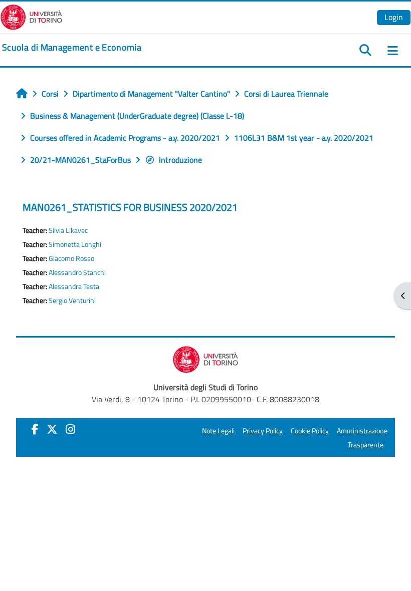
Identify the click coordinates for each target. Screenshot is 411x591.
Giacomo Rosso (71, 258)
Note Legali (218, 430)
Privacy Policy (263, 430)
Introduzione (180, 160)
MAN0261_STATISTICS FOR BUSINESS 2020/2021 (130, 207)
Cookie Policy (310, 430)
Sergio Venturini (72, 300)
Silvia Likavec (68, 230)
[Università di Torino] (31, 16)
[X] (52, 429)
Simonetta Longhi (75, 244)
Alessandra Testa (74, 286)
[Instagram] (70, 429)
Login (393, 17)
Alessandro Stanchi (77, 272)
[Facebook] (35, 429)
